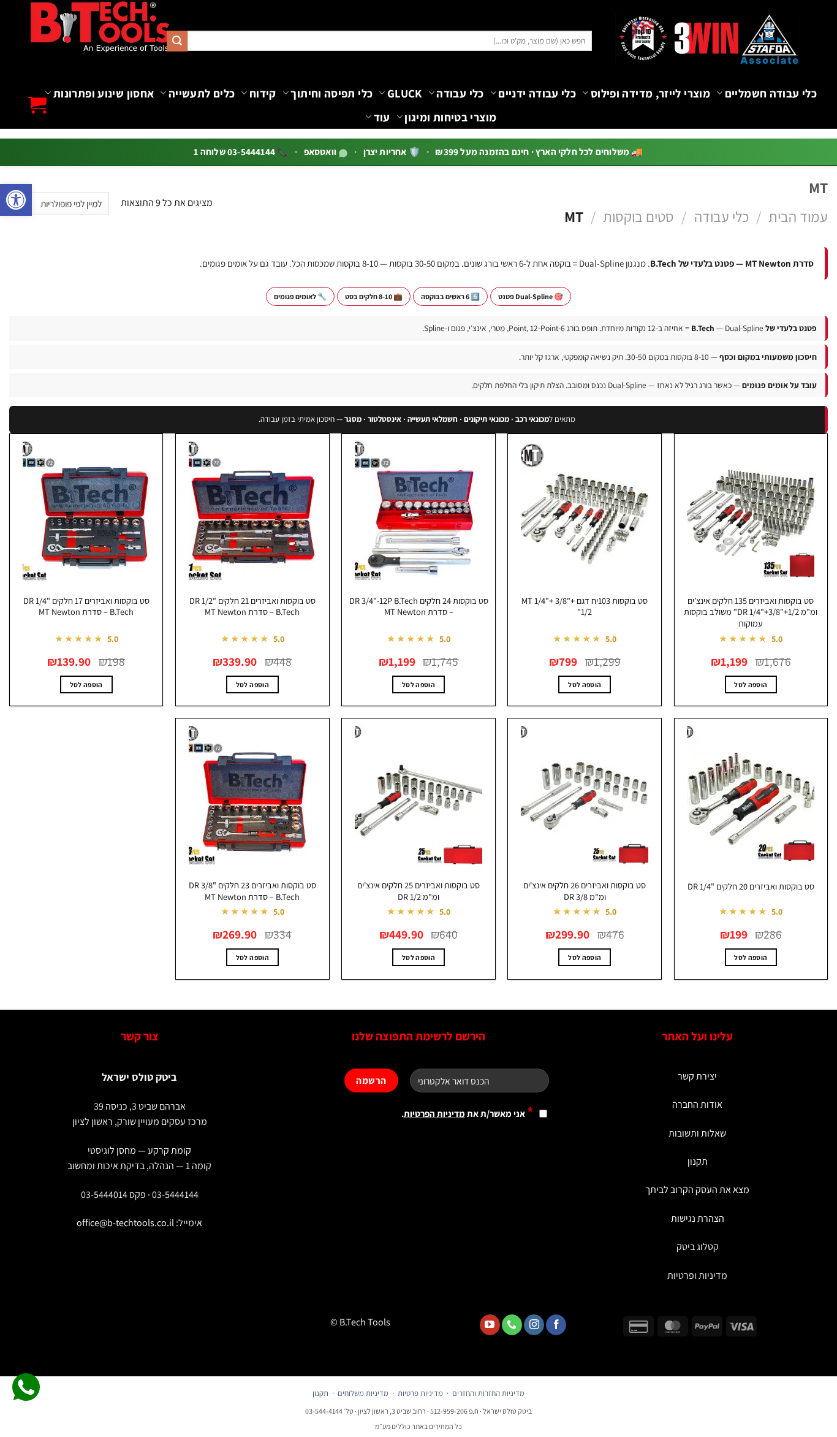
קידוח (262, 93)
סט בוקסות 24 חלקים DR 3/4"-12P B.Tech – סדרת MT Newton (418, 606)
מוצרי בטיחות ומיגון (450, 117)
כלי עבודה (459, 93)
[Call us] (512, 1324)
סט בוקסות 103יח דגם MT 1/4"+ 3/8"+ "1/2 (584, 606)
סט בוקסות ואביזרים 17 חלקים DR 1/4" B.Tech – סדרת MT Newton (86, 606)
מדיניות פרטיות (420, 1393)
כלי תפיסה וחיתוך (331, 93)
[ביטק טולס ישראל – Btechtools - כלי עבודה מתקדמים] (100, 26)
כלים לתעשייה (202, 93)
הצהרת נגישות (697, 1218)
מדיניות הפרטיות (434, 1113)
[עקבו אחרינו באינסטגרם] (534, 1324)
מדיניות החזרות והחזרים (488, 1393)
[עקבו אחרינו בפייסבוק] (556, 1324)
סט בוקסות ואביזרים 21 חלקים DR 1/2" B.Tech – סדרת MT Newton (252, 606)
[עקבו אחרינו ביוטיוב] (490, 1324)
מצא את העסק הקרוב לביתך (697, 1189)
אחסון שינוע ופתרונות (103, 93)
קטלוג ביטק (697, 1246)
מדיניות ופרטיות (697, 1275)
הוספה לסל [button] (750, 684)
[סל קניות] (37, 105)
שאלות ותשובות (697, 1133)
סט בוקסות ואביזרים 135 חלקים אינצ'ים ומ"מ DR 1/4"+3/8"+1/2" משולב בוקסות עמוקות (750, 612)
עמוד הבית (798, 216)
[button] (16, 200)
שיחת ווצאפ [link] (26, 1387)
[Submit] (177, 41)
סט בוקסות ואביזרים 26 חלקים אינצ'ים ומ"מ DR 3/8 (584, 891)
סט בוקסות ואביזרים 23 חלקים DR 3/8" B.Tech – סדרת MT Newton (252, 891)
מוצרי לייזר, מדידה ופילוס (650, 93)
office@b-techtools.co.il (125, 1222)
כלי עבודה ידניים (537, 93)
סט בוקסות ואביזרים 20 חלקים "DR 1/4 (750, 886)
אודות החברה (697, 1104)
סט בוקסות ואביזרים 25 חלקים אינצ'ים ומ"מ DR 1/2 (418, 891)
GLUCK (404, 93)
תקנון (697, 1161)
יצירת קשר (697, 1076)
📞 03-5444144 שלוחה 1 (241, 151)
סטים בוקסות (638, 216)
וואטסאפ (321, 151)
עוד (382, 117)
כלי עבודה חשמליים (771, 93)
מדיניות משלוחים (363, 1393)
